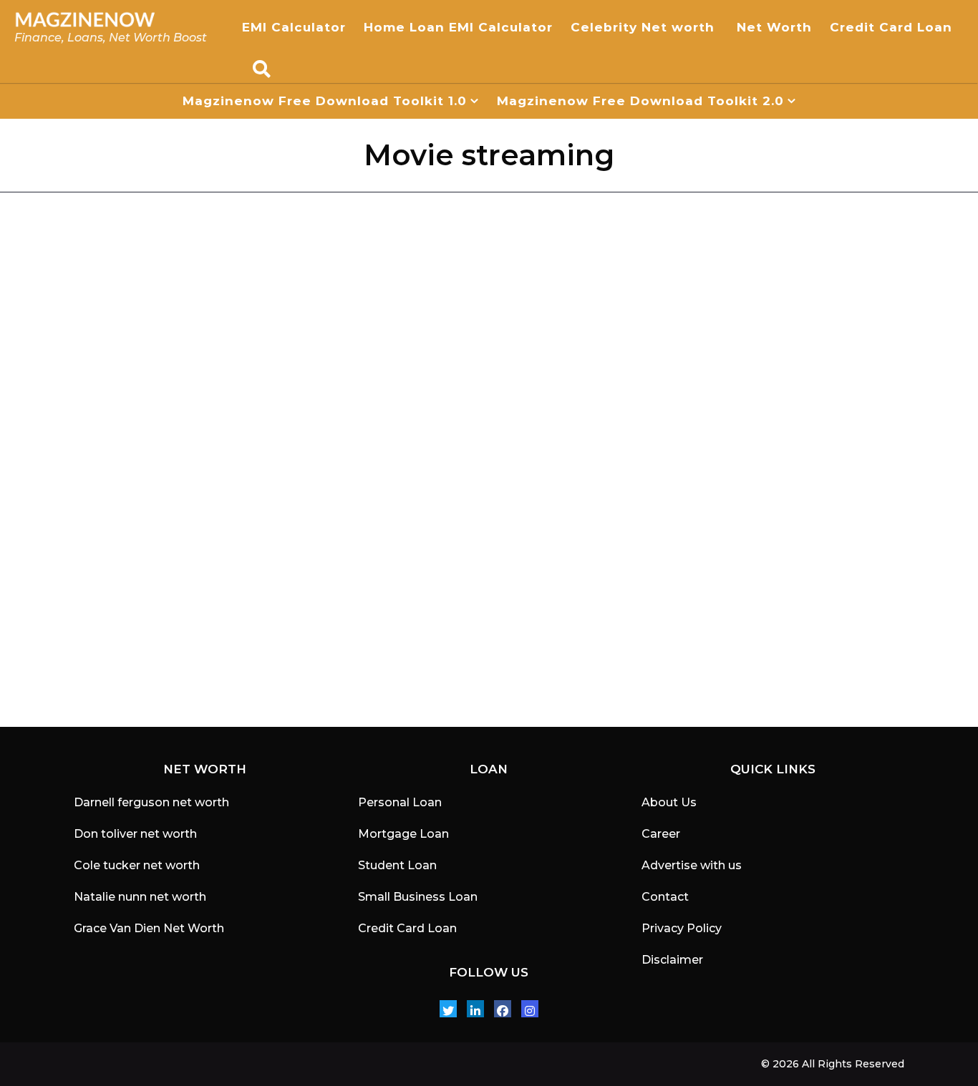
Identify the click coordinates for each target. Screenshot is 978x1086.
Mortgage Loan (403, 834)
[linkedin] (475, 1008)
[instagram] (529, 1008)
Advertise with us (691, 865)
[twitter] (448, 1008)
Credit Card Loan (893, 27)
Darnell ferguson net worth (151, 802)
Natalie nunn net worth (140, 897)
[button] (262, 68)
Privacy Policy (681, 928)
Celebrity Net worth (645, 27)
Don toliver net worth (135, 834)
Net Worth (774, 27)
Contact (665, 897)
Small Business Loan (418, 897)
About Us (669, 802)
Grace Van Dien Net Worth (149, 928)
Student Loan (397, 865)
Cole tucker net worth (137, 865)
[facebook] (502, 1008)
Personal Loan (400, 802)
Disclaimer (672, 960)
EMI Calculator (294, 27)
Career (660, 834)
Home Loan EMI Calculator (458, 27)
